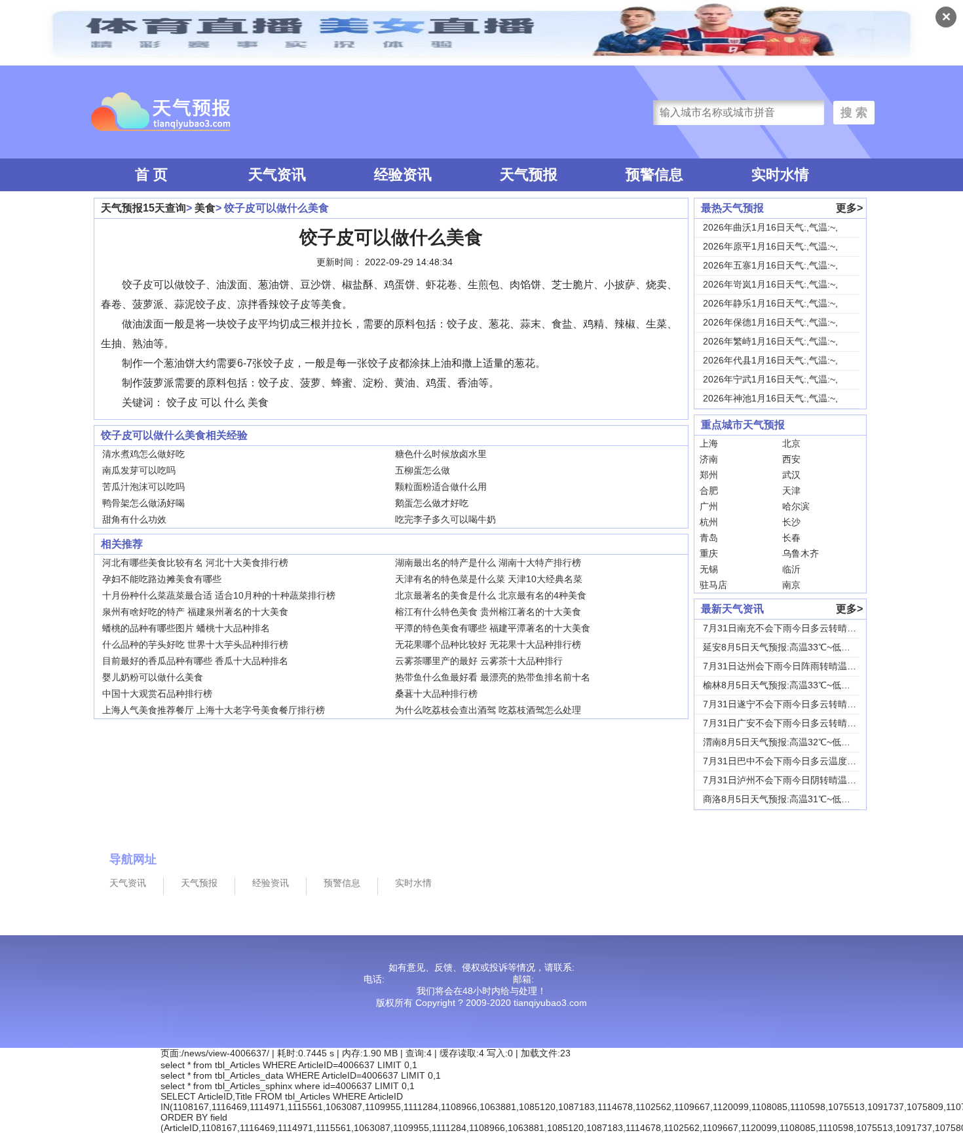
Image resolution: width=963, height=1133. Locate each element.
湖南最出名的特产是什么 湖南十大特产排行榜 (488, 562)
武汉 (791, 475)
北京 (791, 443)
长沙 (791, 522)
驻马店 (713, 585)
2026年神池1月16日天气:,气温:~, (770, 398)
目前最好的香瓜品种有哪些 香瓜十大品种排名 (195, 661)
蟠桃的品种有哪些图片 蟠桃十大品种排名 (186, 628)
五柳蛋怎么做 (422, 470)
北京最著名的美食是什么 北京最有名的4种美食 (490, 595)
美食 (205, 208)
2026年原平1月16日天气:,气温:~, (770, 246)
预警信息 (654, 174)
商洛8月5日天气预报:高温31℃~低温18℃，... (794, 799)
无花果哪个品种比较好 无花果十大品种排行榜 (488, 644)
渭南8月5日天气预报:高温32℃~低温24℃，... (794, 742)
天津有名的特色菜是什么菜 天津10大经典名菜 (488, 579)
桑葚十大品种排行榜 (436, 693)
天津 (791, 490)
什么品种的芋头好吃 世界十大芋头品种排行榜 (195, 644)
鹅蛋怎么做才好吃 (431, 503)
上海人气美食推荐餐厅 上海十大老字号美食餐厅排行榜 (213, 710)
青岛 (709, 537)
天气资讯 (277, 174)
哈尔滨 (796, 506)
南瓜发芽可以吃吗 (139, 470)
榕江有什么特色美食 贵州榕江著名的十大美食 (488, 611)
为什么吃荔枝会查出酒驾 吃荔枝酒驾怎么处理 (488, 710)
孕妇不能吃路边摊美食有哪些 (161, 579)
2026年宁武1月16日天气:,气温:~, (770, 379)
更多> (849, 208)
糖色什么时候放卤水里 (441, 454)
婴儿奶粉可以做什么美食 (152, 677)
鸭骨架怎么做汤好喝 (143, 503)
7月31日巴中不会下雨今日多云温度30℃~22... (796, 761)
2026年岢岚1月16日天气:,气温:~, (770, 284)
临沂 (791, 569)
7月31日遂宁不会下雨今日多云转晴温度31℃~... (800, 704)
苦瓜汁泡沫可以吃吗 (143, 486)
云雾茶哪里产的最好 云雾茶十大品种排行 (479, 661)
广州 (709, 506)
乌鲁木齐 (800, 553)
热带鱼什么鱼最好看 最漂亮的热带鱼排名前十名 (492, 677)
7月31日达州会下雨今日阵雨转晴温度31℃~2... (798, 666)
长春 (791, 537)
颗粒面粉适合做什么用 (441, 486)
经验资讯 (403, 174)
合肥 (709, 490)
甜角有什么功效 (134, 519)
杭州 (709, 522)
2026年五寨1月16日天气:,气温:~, (770, 265)
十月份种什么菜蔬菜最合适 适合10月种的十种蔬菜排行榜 (218, 595)
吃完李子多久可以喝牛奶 (445, 519)
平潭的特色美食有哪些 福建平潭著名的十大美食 (492, 628)
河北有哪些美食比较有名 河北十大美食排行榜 (195, 562)
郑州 (709, 475)
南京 (791, 585)
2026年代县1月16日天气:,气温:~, (770, 360)
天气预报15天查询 (143, 208)
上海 (709, 443)
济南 (709, 459)
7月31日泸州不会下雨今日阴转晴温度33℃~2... (798, 780)
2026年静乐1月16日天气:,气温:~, (770, 303)
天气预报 (528, 174)
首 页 (151, 174)
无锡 (709, 569)
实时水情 (780, 174)
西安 (791, 459)
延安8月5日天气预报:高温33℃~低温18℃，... (794, 647)
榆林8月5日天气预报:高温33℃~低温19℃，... (794, 685)
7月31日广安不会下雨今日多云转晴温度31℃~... (800, 723)
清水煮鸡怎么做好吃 (143, 454)
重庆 (709, 553)
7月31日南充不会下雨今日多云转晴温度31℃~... (800, 628)
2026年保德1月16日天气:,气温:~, (770, 322)
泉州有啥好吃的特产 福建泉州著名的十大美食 (195, 611)
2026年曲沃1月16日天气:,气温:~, (770, 227)
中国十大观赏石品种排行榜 (157, 693)
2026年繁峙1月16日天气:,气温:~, (770, 341)
